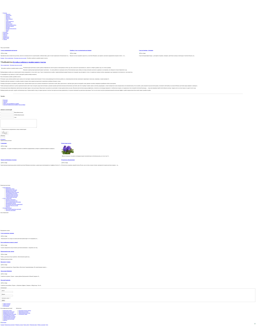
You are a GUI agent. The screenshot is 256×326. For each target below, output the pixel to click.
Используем (8, 15)
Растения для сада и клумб (20, 58)
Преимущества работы (11, 25)
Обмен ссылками (41, 324)
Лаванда (5, 102)
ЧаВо (7, 31)
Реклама (8, 27)
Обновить (3, 135)
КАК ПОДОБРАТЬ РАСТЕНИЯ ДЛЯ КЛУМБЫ (14, 104)
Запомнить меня (5, 298)
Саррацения (4, 143)
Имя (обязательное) (18, 112)
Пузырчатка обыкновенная (68, 159)
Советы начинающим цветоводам (9, 50)
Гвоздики (5, 101)
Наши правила (9, 19)
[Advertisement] (33, 44)
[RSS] (3, 322)
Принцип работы (10, 26)
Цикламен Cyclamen (5, 261)
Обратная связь (33, 324)
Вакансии (8, 14)
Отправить (3, 139)
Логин (3, 290)
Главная (2, 58)
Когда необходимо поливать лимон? (9, 242)
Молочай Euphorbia (5, 280)
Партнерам (8, 22)
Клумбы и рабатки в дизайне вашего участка (29, 62)
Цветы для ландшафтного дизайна (11, 103)
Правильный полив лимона (7, 251)
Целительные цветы (66, 143)
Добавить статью (19, 324)
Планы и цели (9, 23)
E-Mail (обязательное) (19, 114)
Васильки (5, 100)
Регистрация (6, 306)
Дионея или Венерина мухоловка (9, 159)
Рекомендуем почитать (11, 28)
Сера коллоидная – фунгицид (146, 50)
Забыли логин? (6, 304)
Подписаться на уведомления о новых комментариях (14, 129)
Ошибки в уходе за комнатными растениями (80, 50)
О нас (7, 20)
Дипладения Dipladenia (6, 271)
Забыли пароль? (6, 303)
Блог (47, 324)
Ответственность (10, 21)
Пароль (3, 294)
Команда (8, 16)
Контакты (8, 17)
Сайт (15, 117)
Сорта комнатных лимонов (7, 233)
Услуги (7, 29)
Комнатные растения (9, 324)
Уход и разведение (9, 58)
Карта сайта (26, 324)
